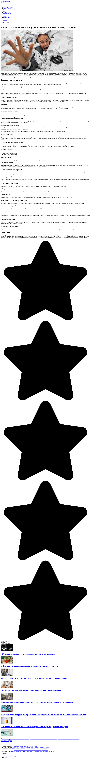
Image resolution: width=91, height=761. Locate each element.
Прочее (7, 24)
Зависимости (6, 12)
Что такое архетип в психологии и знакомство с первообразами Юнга (31, 750)
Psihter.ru (3, 2)
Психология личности (8, 7)
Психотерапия (6, 16)
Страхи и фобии (7, 13)
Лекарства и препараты (9, 18)
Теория (5, 20)
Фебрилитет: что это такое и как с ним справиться (25, 746)
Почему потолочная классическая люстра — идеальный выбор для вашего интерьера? (33, 751)
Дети (4, 11)
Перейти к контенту (5, 1)
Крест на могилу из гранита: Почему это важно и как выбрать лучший (29, 748)
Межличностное (7, 8)
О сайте (5, 757)
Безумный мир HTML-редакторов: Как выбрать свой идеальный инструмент (30, 747)
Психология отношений (9, 9)
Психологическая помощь (9, 756)
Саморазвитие (6, 17)
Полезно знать (6, 15)
